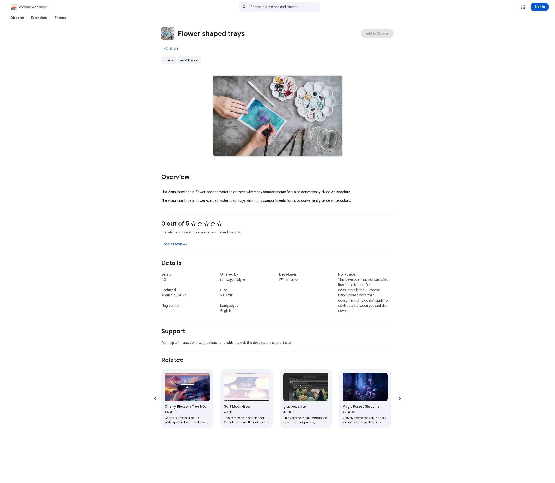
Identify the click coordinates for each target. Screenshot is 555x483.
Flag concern (171, 306)
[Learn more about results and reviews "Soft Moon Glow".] (235, 412)
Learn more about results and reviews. (212, 232)
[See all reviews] (175, 244)
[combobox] (285, 7)
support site (281, 343)
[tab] (17, 18)
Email (289, 280)
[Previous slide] (155, 398)
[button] (523, 7)
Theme (168, 60)
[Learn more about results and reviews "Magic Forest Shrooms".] (353, 412)
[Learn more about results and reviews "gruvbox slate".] (294, 412)
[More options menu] (514, 7)
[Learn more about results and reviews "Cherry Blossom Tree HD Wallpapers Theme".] (175, 412)
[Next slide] (399, 398)
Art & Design (189, 60)
